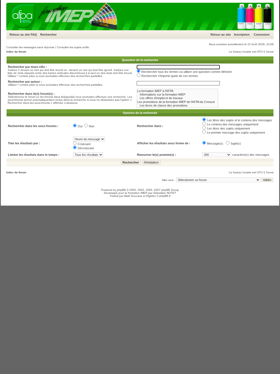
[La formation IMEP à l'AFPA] (177, 91)
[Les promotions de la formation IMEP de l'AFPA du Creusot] (177, 102)
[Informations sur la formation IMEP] (177, 94)
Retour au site (20, 34)
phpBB (121, 189)
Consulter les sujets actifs (73, 47)
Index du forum (16, 51)
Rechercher (48, 34)
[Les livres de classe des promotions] (177, 105)
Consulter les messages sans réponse (30, 47)
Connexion (262, 34)
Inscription (242, 34)
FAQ (34, 34)
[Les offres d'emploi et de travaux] (177, 98)
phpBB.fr (165, 195)
